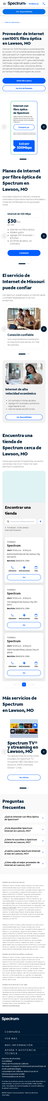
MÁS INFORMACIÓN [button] (19, 1045)
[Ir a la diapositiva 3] (28, 263)
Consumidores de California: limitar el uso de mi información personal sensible (20, 1072)
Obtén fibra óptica (24, 81)
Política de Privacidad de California (15, 1063)
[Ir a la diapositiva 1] (23, 159)
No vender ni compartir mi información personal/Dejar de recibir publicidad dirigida (24, 1067)
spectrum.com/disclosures (10, 1005)
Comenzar (24, 253)
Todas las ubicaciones (12, 22)
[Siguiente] (44, 127)
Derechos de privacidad (11, 1058)
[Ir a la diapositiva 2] (27, 159)
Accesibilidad (7, 1061)
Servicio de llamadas (24, 88)
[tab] (24, 1032)
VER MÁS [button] (11, 1038)
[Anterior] (4, 127)
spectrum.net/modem (9, 907)
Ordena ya (34, 3)
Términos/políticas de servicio (13, 1076)
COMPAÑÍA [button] (12, 1031)
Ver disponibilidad (24, 11)
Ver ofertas (24, 777)
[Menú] (4, 3)
